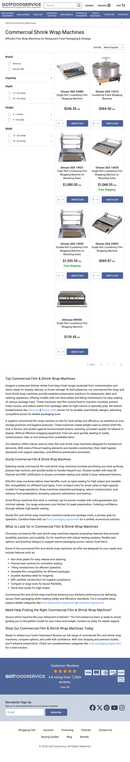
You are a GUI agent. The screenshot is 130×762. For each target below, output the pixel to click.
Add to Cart (77, 123)
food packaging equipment (63, 519)
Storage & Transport (81, 14)
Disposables (66, 14)
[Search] (79, 5)
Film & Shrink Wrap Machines (20, 23)
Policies (86, 730)
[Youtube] (114, 707)
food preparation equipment (58, 602)
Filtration (123, 14)
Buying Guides (50, 736)
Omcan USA (49, 410)
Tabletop (38, 14)
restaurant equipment (91, 602)
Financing (67, 730)
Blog (69, 736)
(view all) (65, 687)
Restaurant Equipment (7, 14)
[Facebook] (93, 707)
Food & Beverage (95, 14)
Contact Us (105, 730)
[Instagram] (122, 707)
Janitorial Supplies (51, 14)
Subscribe (56, 712)
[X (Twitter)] (99, 707)
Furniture (109, 14)
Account (48, 730)
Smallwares (23, 14)
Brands (84, 736)
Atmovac (33, 410)
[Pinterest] (107, 707)
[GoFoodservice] (21, 5)
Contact (89, 5)
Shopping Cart (26, 730)
